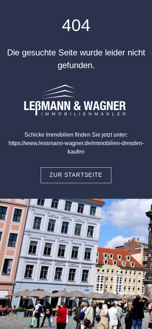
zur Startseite (75, 175)
